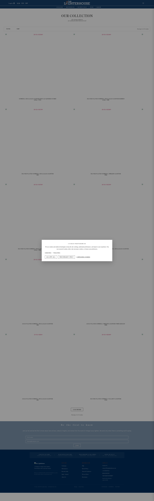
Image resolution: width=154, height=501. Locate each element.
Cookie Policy (48, 252)
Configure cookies (83, 257)
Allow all (51, 257)
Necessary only (67, 257)
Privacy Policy (56, 252)
